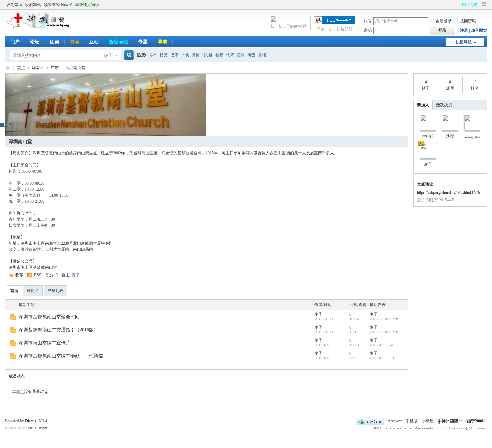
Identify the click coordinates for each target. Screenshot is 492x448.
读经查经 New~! (58, 4)
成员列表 (55, 290)
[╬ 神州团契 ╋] (38, 26)
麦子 (76, 275)
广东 (55, 67)
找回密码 (468, 21)
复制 (477, 192)
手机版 (412, 421)
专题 (143, 41)
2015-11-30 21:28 (384, 319)
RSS (38, 275)
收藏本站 (33, 4)
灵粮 (241, 54)
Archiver (395, 421)
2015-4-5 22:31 (382, 358)
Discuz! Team (36, 428)
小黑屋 (428, 421)
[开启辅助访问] (459, 5)
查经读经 (118, 41)
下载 (185, 54)
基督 (219, 54)
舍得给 (428, 136)
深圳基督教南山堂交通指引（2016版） (58, 329)
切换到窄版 (483, 5)
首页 (14, 290)
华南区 (38, 67)
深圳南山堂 (75, 67)
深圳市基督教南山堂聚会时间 (49, 316)
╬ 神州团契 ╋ (7, 68)
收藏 (19, 275)
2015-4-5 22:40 (382, 345)
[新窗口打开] (13, 318)
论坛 (34, 41)
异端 (262, 54)
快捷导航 (464, 42)
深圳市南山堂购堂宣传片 (44, 342)
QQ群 (207, 54)
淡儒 (450, 136)
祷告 (251, 54)
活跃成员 (444, 105)
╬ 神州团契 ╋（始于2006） (462, 421)
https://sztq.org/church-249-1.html (444, 192)
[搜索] (127, 55)
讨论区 (33, 290)
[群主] (428, 151)
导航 (162, 41)
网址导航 (470, 4)
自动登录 (444, 21)
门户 (15, 41)
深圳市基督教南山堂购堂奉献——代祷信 (61, 355)
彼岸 (174, 54)
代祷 (230, 54)
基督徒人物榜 (87, 4)
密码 (368, 30)
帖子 (108, 55)
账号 (368, 21)
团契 (54, 41)
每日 (153, 54)
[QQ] (370, 421)
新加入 (423, 105)
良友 (164, 54)
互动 (94, 41)
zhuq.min (472, 136)
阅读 (74, 41)
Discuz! (31, 421)
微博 (196, 54)
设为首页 (14, 4)
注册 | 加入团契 (473, 30)
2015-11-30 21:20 (384, 332)
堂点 (21, 67)
